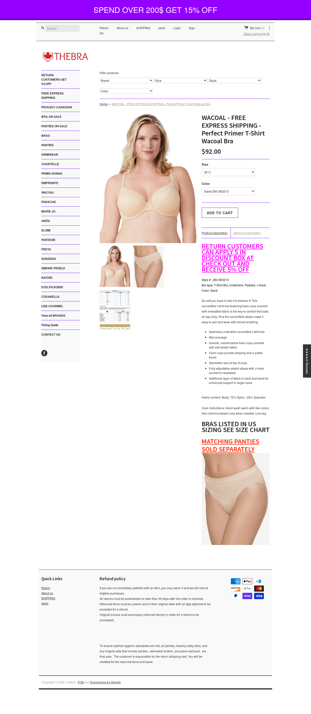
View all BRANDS (53, 315)
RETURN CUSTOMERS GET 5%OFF (54, 79)
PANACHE (48, 202)
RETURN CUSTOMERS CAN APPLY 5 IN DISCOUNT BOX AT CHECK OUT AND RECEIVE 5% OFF (232, 258)
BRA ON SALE (51, 116)
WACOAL (47, 192)
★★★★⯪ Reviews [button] (307, 361)
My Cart (257, 28)
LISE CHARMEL (52, 306)
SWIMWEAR (49, 154)
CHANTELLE (50, 164)
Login (177, 28)
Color (206, 183)
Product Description (215, 233)
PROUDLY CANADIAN (56, 107)
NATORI (46, 277)
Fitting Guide (50, 325)
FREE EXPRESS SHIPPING (52, 95)
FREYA (46, 249)
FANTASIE (48, 240)
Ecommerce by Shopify (105, 682)
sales (161, 28)
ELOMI (45, 230)
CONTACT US (50, 334)
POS (81, 682)
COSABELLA (50, 296)
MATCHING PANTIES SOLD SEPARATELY (230, 445)
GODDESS (48, 258)
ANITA (45, 221)
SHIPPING (143, 28)
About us (122, 28)
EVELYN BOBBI (52, 287)
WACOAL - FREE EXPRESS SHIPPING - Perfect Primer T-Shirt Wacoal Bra (161, 104)
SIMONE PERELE (53, 268)
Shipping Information (247, 233)
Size (205, 164)
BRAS (45, 135)
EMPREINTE (49, 183)
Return (104, 28)
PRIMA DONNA (51, 173)
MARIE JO (48, 211)
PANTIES (47, 145)
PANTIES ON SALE (54, 126)
